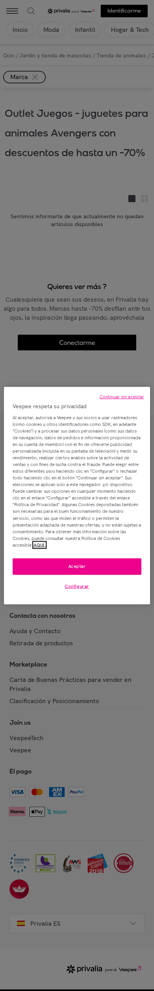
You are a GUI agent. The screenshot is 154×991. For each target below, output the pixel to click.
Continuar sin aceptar (122, 397)
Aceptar (77, 566)
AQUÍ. (39, 544)
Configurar (77, 586)
